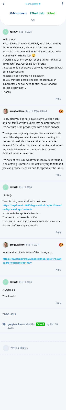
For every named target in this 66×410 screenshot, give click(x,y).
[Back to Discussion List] (3, 4)
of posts (31, 3)
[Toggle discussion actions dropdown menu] (62, 4)
